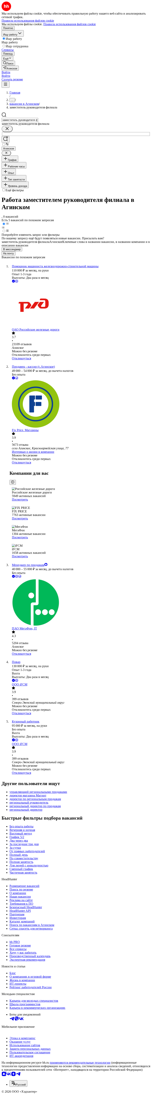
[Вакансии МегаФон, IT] (80, 603)
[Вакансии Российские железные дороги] (80, 306)
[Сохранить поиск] (6, 139)
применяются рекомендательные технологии (80, 1062)
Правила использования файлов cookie (69, 24)
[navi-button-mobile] (6, 84)
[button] (6, 72)
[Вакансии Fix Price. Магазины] (80, 404)
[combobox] (20, 120)
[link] (8, 63)
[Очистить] (7, 129)
